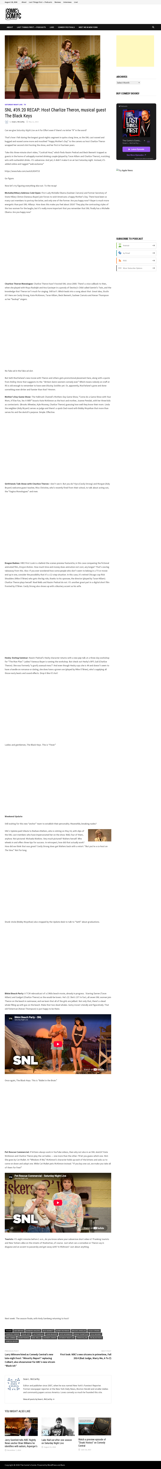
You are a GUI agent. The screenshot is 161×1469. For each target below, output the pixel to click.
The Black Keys (96, 1338)
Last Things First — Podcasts (40, 2)
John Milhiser (51, 1334)
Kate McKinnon (66, 1334)
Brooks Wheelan (79, 1331)
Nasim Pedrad (23, 1338)
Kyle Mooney (96, 1334)
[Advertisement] (135, 51)
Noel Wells (36, 1338)
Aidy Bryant (19, 1331)
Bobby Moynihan (62, 1331)
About (24, 2)
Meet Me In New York (88, 27)
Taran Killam (82, 1338)
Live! (76, 2)
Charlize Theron (12, 1334)
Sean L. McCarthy (18, 122)
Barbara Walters (33, 1331)
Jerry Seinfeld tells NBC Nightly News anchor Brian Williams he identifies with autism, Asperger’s (21, 1443)
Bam (63, 1465)
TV (25, 104)
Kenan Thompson (81, 1334)
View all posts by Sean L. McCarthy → (38, 1399)
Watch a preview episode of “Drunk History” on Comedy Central (92, 1442)
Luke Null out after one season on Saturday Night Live (57, 1441)
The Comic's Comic (28, 1465)
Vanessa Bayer (12, 1341)
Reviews (58, 2)
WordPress (52, 1465)
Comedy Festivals (66, 27)
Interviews (67, 2)
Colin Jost (26, 1334)
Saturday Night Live (13, 104)
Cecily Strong (94, 1331)
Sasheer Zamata (49, 1338)
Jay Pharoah (38, 1334)
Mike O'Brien (11, 1338)
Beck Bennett (48, 1331)
